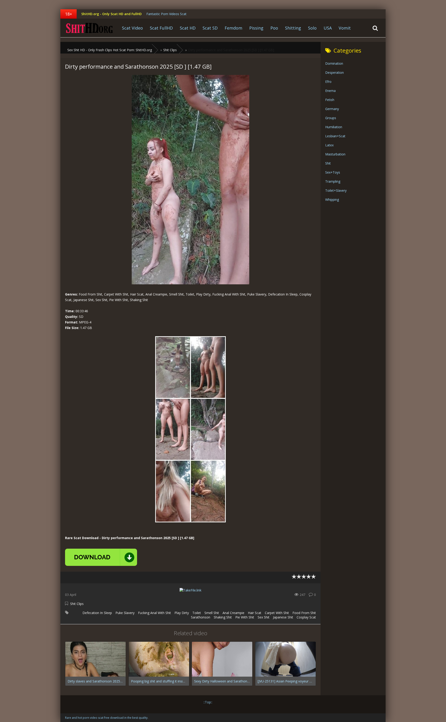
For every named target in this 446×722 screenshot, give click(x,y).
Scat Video (132, 28)
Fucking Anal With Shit (154, 613)
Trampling (332, 181)
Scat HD (188, 28)
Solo (312, 28)
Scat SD (210, 28)
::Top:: (207, 702)
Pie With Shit (244, 617)
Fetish (329, 99)
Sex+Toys (332, 172)
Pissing (256, 28)
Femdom (233, 28)
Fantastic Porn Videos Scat (166, 14)
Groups (330, 118)
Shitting (293, 28)
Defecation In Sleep (97, 613)
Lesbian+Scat (335, 136)
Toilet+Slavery (336, 190)
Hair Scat (254, 613)
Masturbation (335, 154)
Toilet (196, 613)
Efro (328, 81)
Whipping (332, 199)
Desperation (334, 72)
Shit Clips (77, 603)
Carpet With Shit (277, 613)
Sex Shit (263, 617)
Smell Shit (211, 613)
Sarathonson (200, 617)
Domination (334, 63)
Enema (330, 90)
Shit (328, 163)
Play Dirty (181, 613)
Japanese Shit (283, 617)
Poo (274, 28)
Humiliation (333, 127)
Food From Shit (304, 613)
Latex (329, 145)
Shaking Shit (223, 617)
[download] (101, 557)
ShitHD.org (89, 28)
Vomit (345, 28)
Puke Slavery (124, 613)
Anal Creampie (233, 613)
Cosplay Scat (306, 617)
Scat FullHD (161, 28)
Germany (332, 109)
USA (328, 28)
